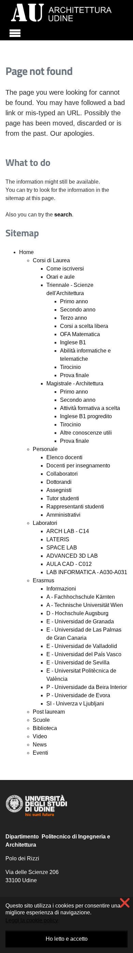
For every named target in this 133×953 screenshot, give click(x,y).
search (63, 214)
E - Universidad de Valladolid (81, 646)
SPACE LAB (61, 548)
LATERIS (57, 539)
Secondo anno (77, 310)
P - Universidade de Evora (78, 695)
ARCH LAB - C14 (67, 531)
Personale (45, 449)
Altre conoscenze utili (86, 433)
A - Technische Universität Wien (84, 605)
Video (40, 736)
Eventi (40, 753)
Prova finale (74, 375)
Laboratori (45, 523)
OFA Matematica (80, 334)
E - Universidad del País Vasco (83, 654)
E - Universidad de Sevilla (77, 662)
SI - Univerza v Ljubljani (75, 703)
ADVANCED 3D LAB (72, 556)
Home (26, 252)
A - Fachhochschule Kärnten (80, 597)
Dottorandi (59, 482)
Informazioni (61, 589)
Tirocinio (70, 367)
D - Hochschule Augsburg (77, 613)
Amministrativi (63, 515)
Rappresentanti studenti (75, 506)
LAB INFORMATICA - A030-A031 (86, 572)
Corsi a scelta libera (84, 326)
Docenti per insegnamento (78, 465)
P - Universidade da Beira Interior (86, 687)
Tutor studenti (62, 498)
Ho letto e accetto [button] (67, 939)
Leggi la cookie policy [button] (31, 920)
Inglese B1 (73, 342)
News (40, 744)
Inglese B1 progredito (86, 416)
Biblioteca (45, 728)
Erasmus (43, 580)
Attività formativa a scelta (90, 408)
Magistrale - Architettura (74, 383)
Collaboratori (62, 474)
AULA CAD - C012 (69, 564)
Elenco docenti (64, 457)
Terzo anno (73, 318)
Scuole (41, 720)
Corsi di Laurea (51, 260)
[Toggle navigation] (15, 32)
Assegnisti (59, 490)
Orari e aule (60, 277)
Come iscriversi (65, 269)
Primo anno (74, 301)
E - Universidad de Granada (80, 621)
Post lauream (49, 712)
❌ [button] (124, 903)
